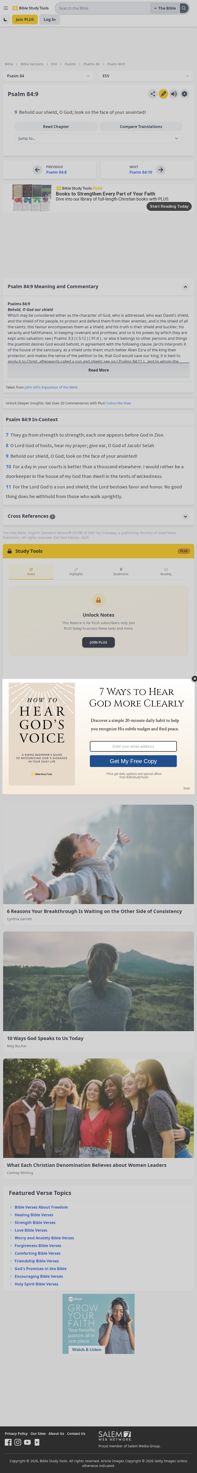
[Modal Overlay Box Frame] (98, 736)
